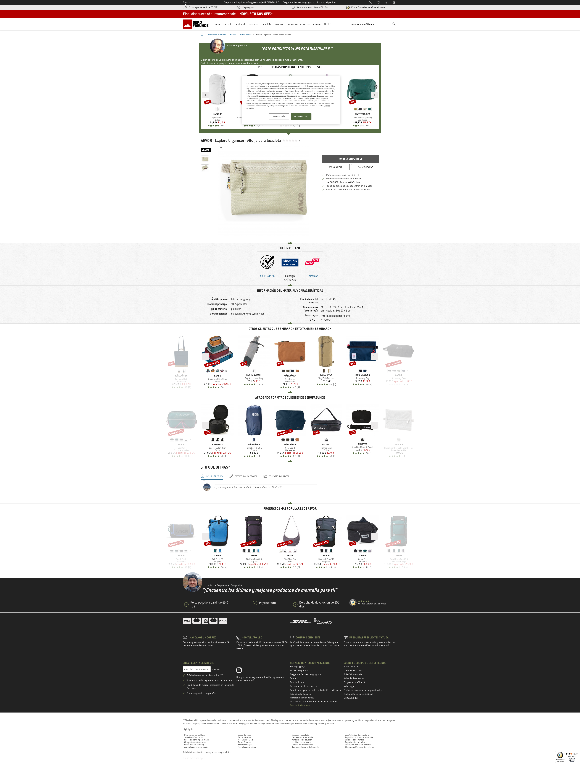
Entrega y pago (297, 666)
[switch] (572, 760)
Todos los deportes (298, 24)
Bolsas (233, 34)
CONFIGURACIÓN (279, 116)
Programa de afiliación (355, 682)
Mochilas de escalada (301, 742)
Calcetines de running (194, 744)
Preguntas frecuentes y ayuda (305, 674)
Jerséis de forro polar (193, 737)
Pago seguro (247, 7)
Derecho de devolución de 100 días (312, 7)
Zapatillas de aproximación (196, 747)
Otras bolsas (245, 34)
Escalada (253, 24)
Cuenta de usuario (353, 670)
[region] (291, 100)
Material (240, 24)
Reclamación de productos (303, 686)
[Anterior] (205, 95)
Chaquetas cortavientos (195, 742)
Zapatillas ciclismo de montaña (359, 737)
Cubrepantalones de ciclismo (358, 744)
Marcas (317, 24)
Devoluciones (297, 682)
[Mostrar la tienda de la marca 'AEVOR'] (206, 150)
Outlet (327, 24)
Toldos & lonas (244, 742)
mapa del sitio (224, 752)
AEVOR (206, 140)
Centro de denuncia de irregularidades (363, 690)
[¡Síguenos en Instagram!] (241, 670)
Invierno (279, 24)
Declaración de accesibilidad (358, 694)
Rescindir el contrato (300, 705)
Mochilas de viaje (245, 739)
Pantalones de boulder (302, 739)
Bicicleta (266, 24)
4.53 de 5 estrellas (367, 7)
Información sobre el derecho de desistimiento (313, 701)
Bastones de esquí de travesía (305, 747)
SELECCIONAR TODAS (301, 116)
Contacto (294, 678)
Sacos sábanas (244, 737)
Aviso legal (349, 686)
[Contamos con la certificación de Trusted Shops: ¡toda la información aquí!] (353, 603)
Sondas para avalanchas (302, 744)
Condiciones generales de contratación (310, 690)
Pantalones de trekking (194, 735)
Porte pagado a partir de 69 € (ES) (204, 7)
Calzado (227, 24)
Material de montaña (217, 34)
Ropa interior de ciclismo (356, 742)
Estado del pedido (299, 670)
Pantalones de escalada (302, 737)
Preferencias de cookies (302, 697)
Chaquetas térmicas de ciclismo (359, 747)
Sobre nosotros (351, 666)
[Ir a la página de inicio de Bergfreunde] (197, 23)
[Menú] (577, 753)
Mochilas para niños (247, 747)
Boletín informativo (353, 674)
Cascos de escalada (300, 735)
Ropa (217, 24)
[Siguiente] (374, 95)
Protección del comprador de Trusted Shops (348, 189)
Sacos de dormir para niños (196, 739)
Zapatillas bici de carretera (357, 735)
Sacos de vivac (244, 735)
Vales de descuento (354, 678)
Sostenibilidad (351, 698)
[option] (264, 191)
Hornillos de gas (245, 744)
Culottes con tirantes (354, 739)
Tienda (186, 2)
